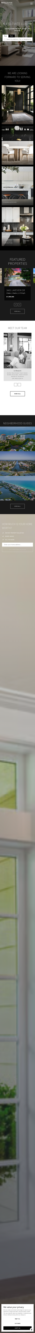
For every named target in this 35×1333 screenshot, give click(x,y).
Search (17, 44)
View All (17, 311)
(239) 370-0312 (17, 352)
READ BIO (17, 360)
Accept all (17, 1328)
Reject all (17, 1319)
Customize (17, 1323)
